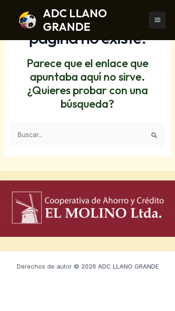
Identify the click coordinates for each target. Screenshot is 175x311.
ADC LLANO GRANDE (75, 20)
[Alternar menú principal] (157, 20)
